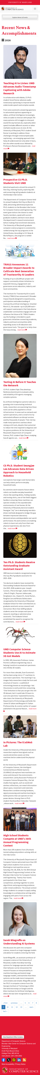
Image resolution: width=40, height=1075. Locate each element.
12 (17, 1007)
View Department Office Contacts (13, 1037)
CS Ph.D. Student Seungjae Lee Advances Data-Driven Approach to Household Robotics (18, 470)
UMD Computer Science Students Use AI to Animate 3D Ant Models (19, 652)
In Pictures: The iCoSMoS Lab (17, 744)
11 (12, 1007)
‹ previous (14, 1003)
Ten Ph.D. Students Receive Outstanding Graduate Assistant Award (19, 565)
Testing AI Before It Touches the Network (19, 383)
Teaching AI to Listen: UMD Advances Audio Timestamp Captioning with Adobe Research (19, 88)
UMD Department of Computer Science (16, 9)
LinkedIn (19, 1060)
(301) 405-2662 (16, 1055)
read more (11, 238)
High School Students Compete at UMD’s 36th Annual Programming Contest (17, 840)
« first (5, 1003)
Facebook (3, 1060)
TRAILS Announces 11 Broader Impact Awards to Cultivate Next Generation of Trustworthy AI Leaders (18, 269)
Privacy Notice (20, 1064)
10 (7, 1007)
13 (21, 1007)
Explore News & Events (20, 17)
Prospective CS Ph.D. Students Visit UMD (15, 181)
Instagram (14, 1060)
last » (5, 1011)
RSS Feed (24, 1060)
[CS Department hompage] (20, 1069)
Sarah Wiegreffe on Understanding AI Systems (19, 941)
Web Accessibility (8, 1064)
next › (31, 1007)
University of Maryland (20, 2)
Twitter (8, 1060)
